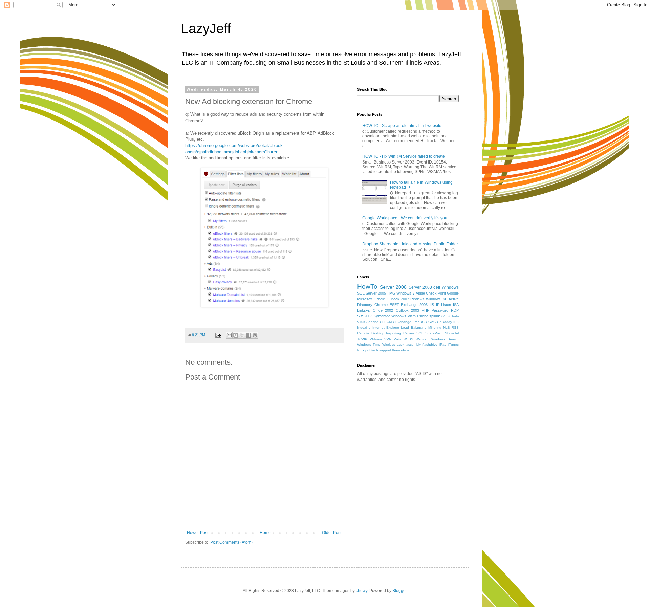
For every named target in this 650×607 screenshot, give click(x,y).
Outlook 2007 (398, 299)
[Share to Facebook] (248, 335)
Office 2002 (383, 310)
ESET (394, 305)
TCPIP (362, 339)
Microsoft (364, 299)
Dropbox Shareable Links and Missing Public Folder (410, 244)
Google (453, 293)
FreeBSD (420, 322)
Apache (372, 322)
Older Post (331, 532)
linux (360, 350)
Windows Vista (403, 316)
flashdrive (429, 344)
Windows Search (445, 339)
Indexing (364, 327)
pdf (367, 350)
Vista (398, 339)
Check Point (436, 293)
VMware (376, 339)
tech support (381, 350)
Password (440, 310)
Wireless (388, 344)
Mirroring (434, 327)
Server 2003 (420, 287)
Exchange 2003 (414, 305)
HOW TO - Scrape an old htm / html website (401, 125)
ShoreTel (452, 333)
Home (265, 532)
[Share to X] (242, 335)
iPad (443, 344)
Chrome (381, 305)
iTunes (453, 344)
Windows (450, 287)
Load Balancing (413, 327)
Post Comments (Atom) (231, 542)
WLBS (408, 339)
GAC (432, 322)
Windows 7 (405, 293)
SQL (420, 333)
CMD (390, 322)
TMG (391, 293)
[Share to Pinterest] (255, 335)
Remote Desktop (370, 333)
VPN (387, 339)
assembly (413, 344)
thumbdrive (400, 350)
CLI (382, 322)
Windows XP (436, 299)
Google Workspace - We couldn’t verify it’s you (404, 218)
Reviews (417, 299)
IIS (432, 305)
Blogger (399, 590)
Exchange (403, 322)
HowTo (367, 286)
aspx (400, 344)
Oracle (379, 299)
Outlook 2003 (407, 310)
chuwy (361, 590)
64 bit (446, 316)
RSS (455, 327)
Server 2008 (393, 287)
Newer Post (197, 532)
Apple (420, 293)
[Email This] (229, 335)
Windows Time (368, 344)
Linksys (363, 310)
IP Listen (443, 305)
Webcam (422, 339)
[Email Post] (218, 335)
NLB (446, 327)
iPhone (422, 316)
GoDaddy (444, 322)
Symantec (382, 316)
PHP (425, 310)
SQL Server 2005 (371, 293)
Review (408, 333)
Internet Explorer (385, 327)
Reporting (393, 333)
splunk (434, 316)
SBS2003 (364, 316)
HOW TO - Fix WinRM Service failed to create (403, 156)
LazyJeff (206, 28)
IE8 (456, 322)
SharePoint (434, 333)
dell (436, 287)
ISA (456, 305)
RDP (455, 310)
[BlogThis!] (235, 335)
